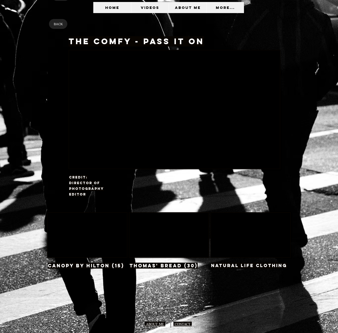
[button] (150, 7)
